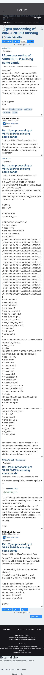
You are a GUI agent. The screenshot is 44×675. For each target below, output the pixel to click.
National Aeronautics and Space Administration (22, 639)
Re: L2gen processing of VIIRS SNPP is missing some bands (17, 133)
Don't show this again (10, 30)
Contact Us (22, 644)
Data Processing (15, 109)
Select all (13, 489)
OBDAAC (28, 109)
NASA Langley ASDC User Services (25, 637)
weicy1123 (6, 48)
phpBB (15, 646)
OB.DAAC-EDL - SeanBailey (13, 460)
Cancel (14, 674)
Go (22, 674)
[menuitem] (19, 630)
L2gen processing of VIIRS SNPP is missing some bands (20, 33)
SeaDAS (6, 112)
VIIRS (14, 112)
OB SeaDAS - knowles (11, 118)
